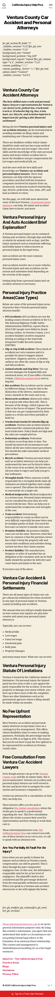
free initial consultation (27, 808)
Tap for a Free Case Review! (28, 993)
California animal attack (27, 378)
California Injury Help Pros (27, 5)
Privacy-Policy (11, 974)
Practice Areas (11, 962)
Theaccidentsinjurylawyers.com (20, 924)
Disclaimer (8, 970)
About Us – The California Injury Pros (23, 959)
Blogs (6, 966)
